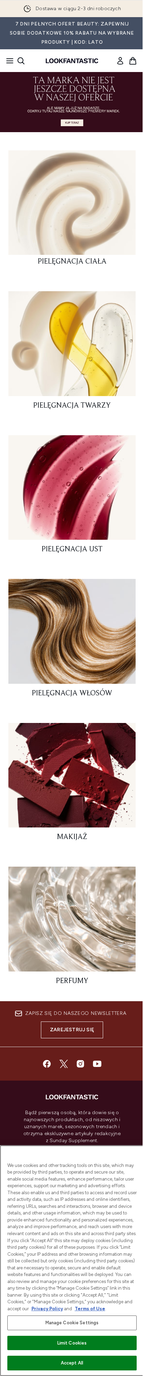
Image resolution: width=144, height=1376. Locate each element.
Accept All (72, 1363)
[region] (72, 1260)
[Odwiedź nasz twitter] (63, 1063)
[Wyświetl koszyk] (132, 61)
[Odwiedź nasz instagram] (80, 1063)
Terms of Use (90, 1308)
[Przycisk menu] (7, 61)
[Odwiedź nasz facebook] (46, 1063)
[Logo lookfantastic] (72, 61)
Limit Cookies (72, 1343)
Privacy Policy (47, 1308)
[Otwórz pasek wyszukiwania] (21, 61)
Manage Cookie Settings (72, 1322)
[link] (120, 61)
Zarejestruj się (72, 1030)
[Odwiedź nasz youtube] (97, 1063)
